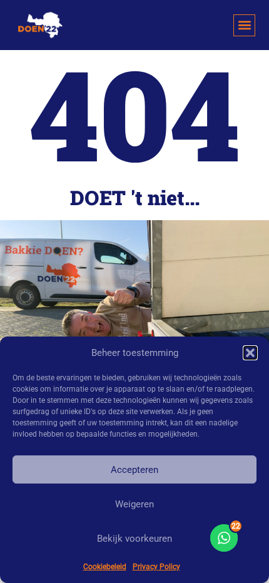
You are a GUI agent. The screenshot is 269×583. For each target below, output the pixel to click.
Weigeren (134, 504)
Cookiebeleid (104, 566)
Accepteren (134, 469)
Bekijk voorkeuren (134, 538)
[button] (250, 353)
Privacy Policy (156, 566)
